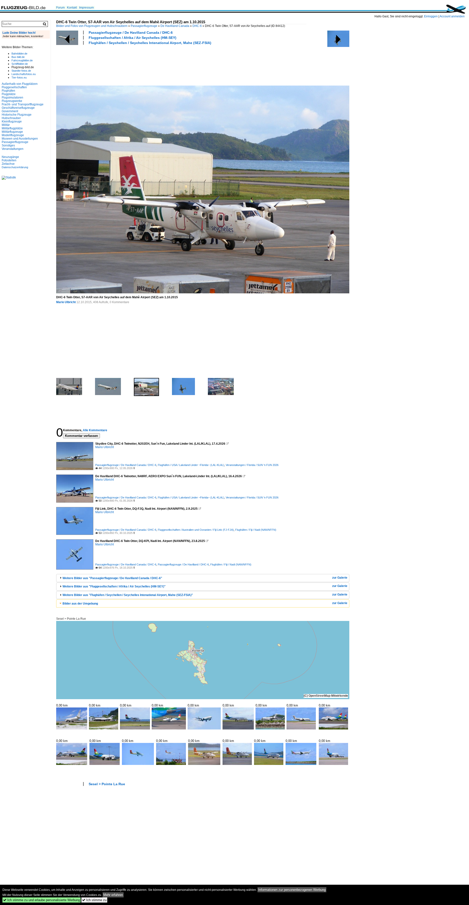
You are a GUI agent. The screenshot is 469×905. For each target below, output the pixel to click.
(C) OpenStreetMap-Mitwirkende (326, 695)
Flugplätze (9, 94)
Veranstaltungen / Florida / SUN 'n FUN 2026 (252, 465)
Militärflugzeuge (12, 131)
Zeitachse (8, 164)
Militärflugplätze (12, 128)
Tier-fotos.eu (19, 77)
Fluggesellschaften (14, 87)
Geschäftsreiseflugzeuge (18, 108)
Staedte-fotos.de (21, 70)
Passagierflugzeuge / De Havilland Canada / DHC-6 (131, 32)
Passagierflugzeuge (144, 26)
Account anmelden (452, 16)
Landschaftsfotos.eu (23, 74)
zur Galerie (339, 577)
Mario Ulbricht (66, 302)
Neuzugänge (10, 157)
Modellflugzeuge (13, 135)
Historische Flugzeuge (17, 114)
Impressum (86, 7)
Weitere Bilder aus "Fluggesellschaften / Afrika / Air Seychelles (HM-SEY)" (114, 586)
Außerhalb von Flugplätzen (20, 84)
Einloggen (431, 16)
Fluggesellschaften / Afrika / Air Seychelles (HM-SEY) (132, 38)
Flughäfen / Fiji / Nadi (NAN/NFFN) (255, 529)
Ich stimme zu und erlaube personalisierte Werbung (41, 900)
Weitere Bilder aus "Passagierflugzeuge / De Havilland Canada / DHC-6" (112, 578)
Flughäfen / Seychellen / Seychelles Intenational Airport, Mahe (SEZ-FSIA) (150, 43)
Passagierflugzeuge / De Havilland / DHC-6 (183, 564)
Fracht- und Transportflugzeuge (22, 104)
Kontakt (72, 7)
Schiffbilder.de (19, 63)
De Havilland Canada (174, 26)
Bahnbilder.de (19, 53)
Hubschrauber (11, 118)
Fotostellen (9, 160)
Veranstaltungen (12, 149)
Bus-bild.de (18, 56)
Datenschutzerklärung (15, 167)
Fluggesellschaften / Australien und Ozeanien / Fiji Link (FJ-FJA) (196, 529)
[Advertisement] (145, 65)
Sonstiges (8, 145)
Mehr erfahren (113, 895)
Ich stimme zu (94, 900)
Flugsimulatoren (12, 97)
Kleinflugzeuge (12, 121)
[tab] (202, 578)
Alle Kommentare (95, 430)
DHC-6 (197, 26)
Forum (60, 7)
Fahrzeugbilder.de (22, 60)
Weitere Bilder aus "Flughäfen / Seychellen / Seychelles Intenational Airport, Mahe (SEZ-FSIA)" (128, 595)
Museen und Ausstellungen (20, 138)
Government (10, 111)
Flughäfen (8, 90)
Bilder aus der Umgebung (80, 603)
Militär (6, 125)
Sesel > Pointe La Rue (71, 618)
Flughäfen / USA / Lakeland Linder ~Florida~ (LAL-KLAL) (191, 465)
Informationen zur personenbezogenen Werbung (292, 890)
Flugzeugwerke (12, 101)
